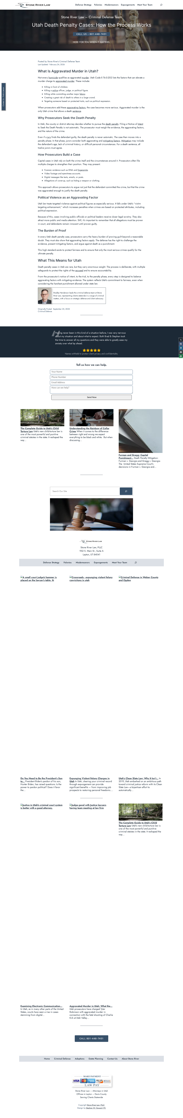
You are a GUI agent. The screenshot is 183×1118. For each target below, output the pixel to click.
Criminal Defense (45, 311)
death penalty (112, 124)
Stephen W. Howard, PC (96, 1108)
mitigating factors (111, 140)
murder (85, 77)
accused (79, 270)
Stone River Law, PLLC (96, 1105)
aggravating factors (76, 107)
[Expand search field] (161, 5)
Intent (140, 124)
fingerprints (83, 170)
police (55, 90)
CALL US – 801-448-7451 (91, 34)
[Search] (126, 491)
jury (49, 137)
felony (82, 94)
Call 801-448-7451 (91, 1038)
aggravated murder (65, 81)
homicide (53, 77)
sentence (76, 111)
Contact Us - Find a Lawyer (3, 96)
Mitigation (126, 140)
